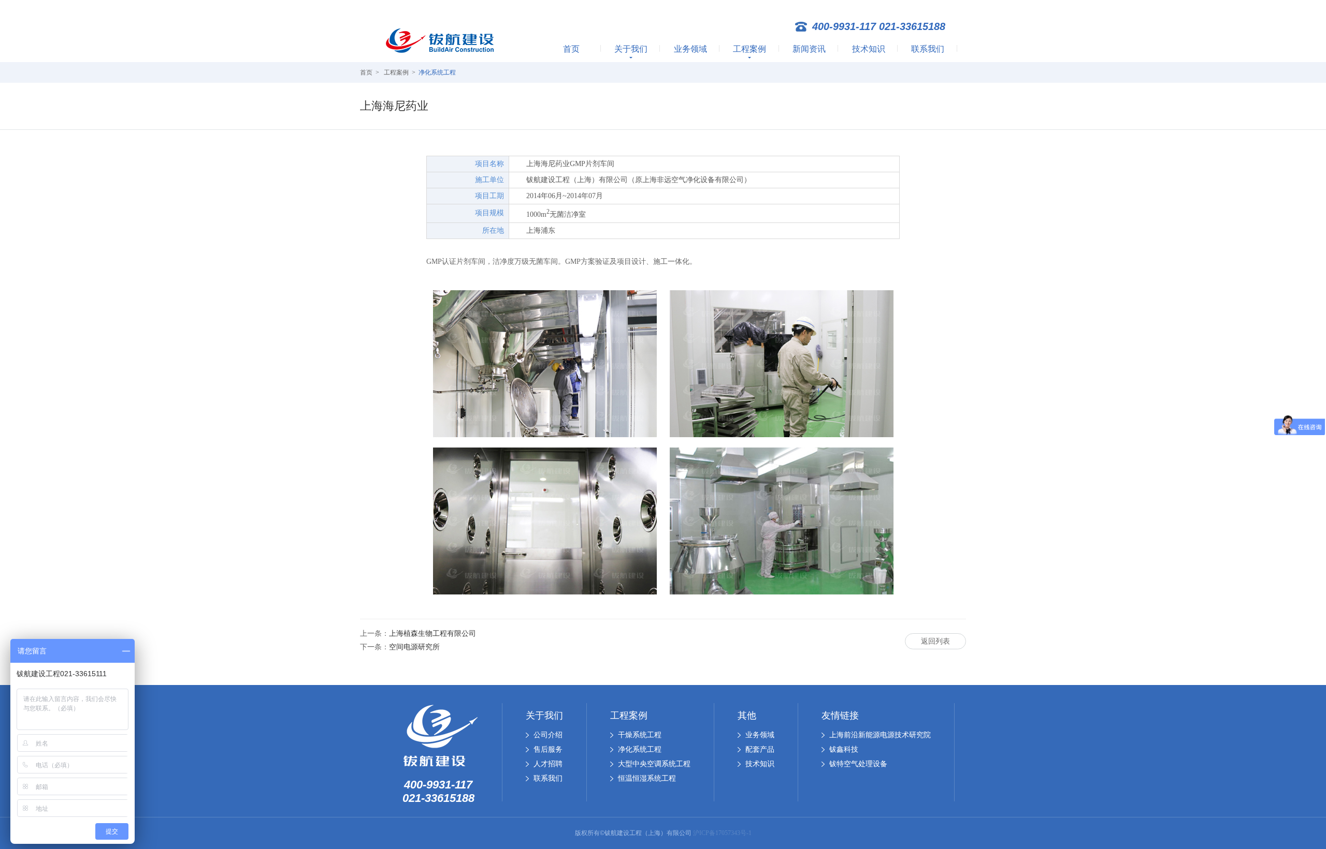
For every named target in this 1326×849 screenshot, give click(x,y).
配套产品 (759, 749)
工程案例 (749, 48)
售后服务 (548, 749)
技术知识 (868, 48)
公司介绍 (548, 735)
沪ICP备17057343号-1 (722, 833)
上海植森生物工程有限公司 (432, 633)
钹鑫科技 (843, 749)
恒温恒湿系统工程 (647, 778)
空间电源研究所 (414, 647)
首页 (571, 48)
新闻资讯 (809, 48)
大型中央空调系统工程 (654, 764)
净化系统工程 (437, 72)
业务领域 (690, 48)
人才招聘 (548, 764)
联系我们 (927, 48)
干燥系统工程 (639, 735)
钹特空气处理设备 (858, 764)
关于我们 (630, 48)
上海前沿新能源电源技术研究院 (880, 735)
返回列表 (935, 641)
